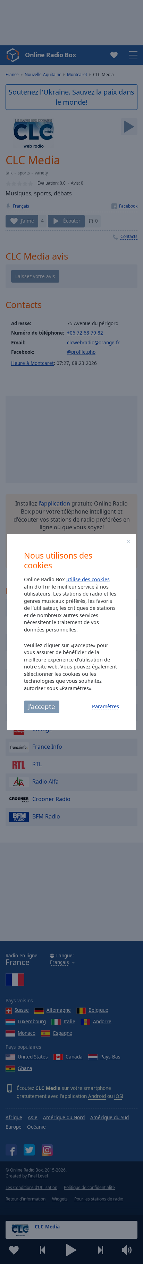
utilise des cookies (88, 579)
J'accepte (41, 706)
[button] (128, 541)
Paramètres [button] (105, 706)
